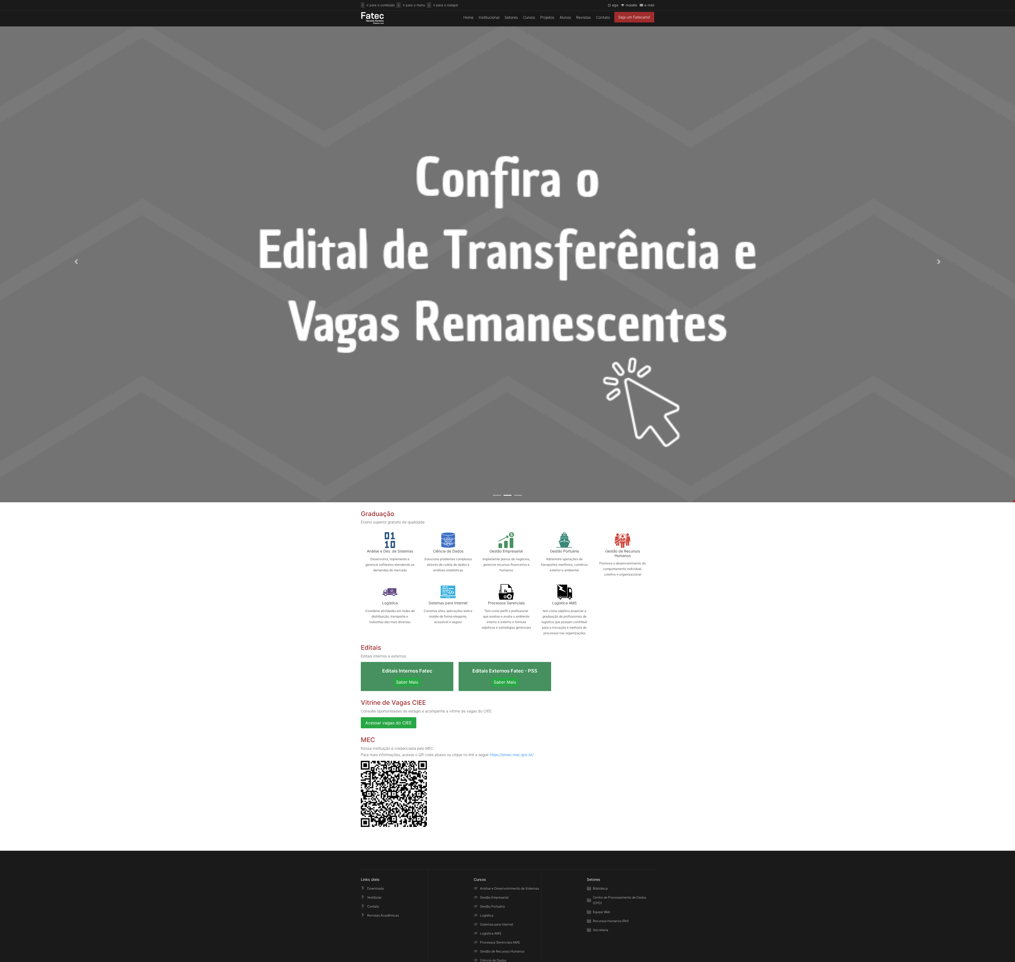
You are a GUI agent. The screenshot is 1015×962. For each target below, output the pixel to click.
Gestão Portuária (492, 906)
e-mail (649, 5)
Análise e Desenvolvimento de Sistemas (509, 888)
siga (615, 5)
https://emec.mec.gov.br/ (512, 754)
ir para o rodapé (445, 5)
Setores (511, 17)
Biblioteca (600, 888)
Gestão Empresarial (494, 897)
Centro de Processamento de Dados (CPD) (619, 900)
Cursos (529, 17)
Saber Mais (407, 682)
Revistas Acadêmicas (383, 915)
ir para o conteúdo (381, 5)
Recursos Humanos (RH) (611, 921)
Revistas (583, 17)
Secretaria (600, 930)
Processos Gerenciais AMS (500, 942)
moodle (631, 5)
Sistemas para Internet (496, 924)
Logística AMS (490, 933)
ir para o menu (414, 5)
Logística (486, 915)
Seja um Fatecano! (634, 17)
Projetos (547, 17)
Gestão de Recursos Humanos (502, 951)
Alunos (565, 17)
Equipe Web (601, 912)
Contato (603, 17)
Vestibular (374, 897)
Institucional (489, 17)
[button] (76, 261)
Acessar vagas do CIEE (388, 722)
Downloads (375, 888)
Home (468, 17)
